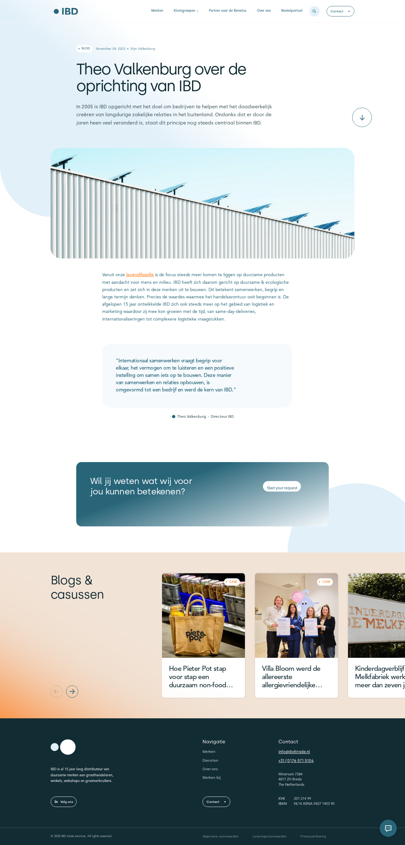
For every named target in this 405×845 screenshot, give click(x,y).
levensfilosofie (140, 275)
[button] (57, 691)
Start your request (282, 488)
